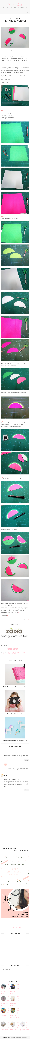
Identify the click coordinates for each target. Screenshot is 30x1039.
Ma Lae (10, 764)
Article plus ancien (21, 850)
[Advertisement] (15, 830)
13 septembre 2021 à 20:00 (9, 777)
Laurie (6, 751)
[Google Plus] (14, 649)
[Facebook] (11, 649)
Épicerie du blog (24, 1037)
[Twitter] (8, 649)
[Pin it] (16, 649)
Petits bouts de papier (19, 652)
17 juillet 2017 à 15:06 (12, 765)
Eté (8, 652)
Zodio (15, 653)
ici (18, 612)
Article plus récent (9, 849)
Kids (10, 652)
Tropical (3, 653)
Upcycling (10, 653)
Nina (5, 775)
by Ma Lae (15, 4)
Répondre (27, 760)
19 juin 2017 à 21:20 (8, 752)
